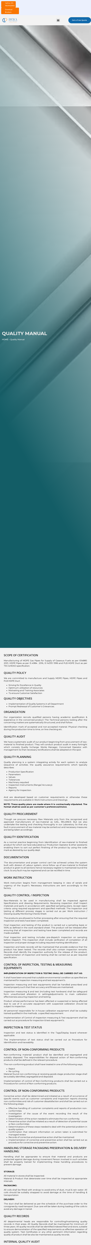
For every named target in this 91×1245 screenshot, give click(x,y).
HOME (5, 339)
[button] (58, 20)
